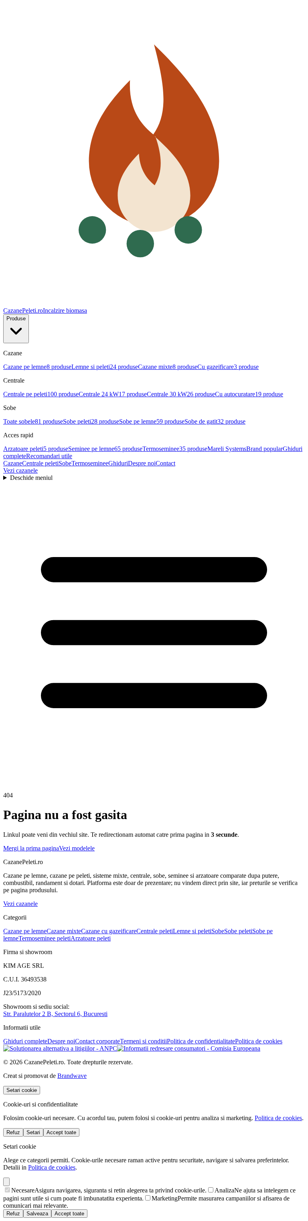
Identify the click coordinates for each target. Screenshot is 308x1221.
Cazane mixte (64, 931)
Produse (16, 318)
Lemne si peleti (192, 931)
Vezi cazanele (20, 470)
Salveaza (37, 1214)
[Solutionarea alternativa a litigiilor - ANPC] (60, 1048)
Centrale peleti (40, 463)
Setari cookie (21, 1090)
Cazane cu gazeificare (108, 931)
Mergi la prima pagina (31, 848)
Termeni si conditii (143, 1041)
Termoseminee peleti (44, 938)
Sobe (65, 463)
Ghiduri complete (25, 1041)
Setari (33, 1132)
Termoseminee (89, 463)
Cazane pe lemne (25, 931)
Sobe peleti (238, 931)
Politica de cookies (258, 1041)
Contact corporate (97, 1041)
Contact (165, 463)
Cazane (12, 463)
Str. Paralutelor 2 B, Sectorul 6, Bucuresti (55, 1013)
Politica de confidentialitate (201, 1041)
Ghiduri (118, 463)
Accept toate (61, 1132)
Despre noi (142, 463)
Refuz (13, 1132)
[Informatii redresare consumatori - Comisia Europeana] (188, 1048)
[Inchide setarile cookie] (6, 1182)
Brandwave (72, 1075)
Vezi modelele (77, 848)
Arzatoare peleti (91, 938)
